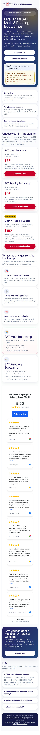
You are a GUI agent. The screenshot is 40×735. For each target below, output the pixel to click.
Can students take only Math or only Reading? (18, 692)
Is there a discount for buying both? (19, 700)
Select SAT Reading (20, 206)
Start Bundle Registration (20, 246)
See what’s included (19, 59)
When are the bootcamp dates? (18, 674)
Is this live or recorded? (15, 707)
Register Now (19, 52)
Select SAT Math (20, 174)
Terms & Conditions (22, 724)
